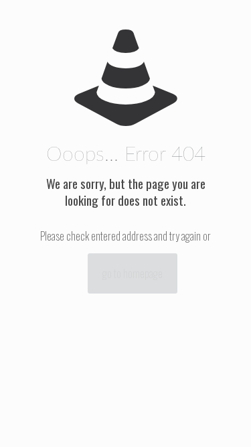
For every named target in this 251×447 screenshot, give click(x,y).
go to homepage (132, 273)
